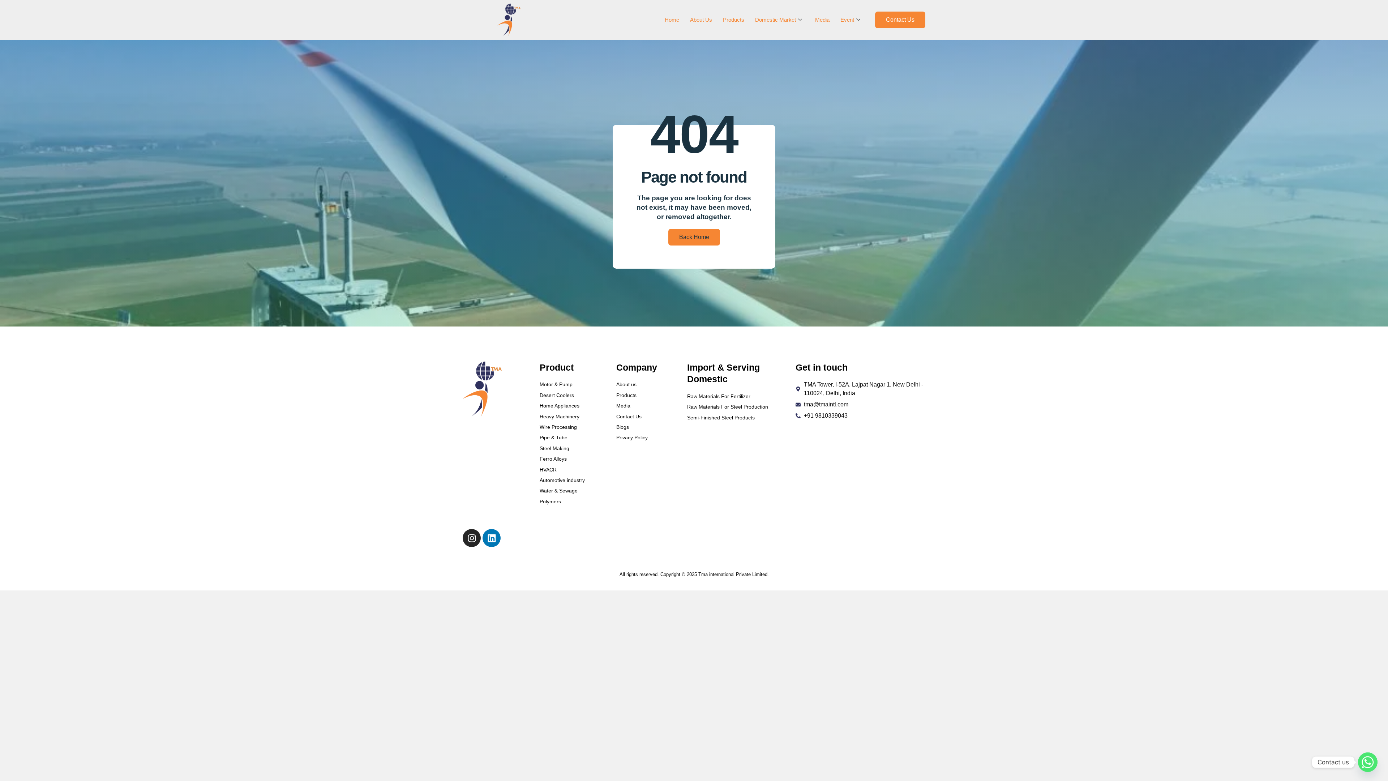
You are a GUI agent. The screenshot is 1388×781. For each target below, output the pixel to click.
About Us (701, 20)
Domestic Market (775, 20)
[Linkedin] (492, 538)
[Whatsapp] (1368, 762)
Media (822, 20)
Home (672, 20)
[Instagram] (472, 538)
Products (733, 20)
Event (847, 20)
